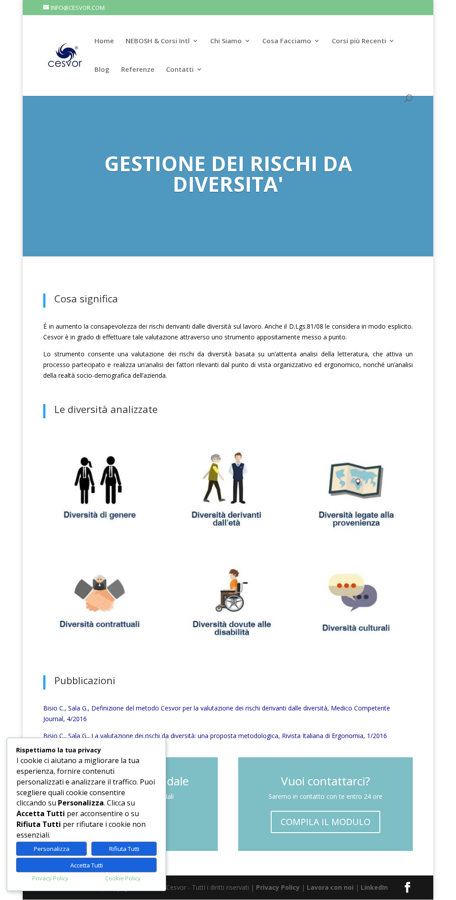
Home (104, 41)
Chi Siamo (226, 41)
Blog (102, 70)
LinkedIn (374, 887)
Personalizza (51, 849)
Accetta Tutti (86, 865)
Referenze (138, 70)
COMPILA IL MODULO (325, 822)
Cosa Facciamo (286, 41)
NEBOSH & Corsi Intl (158, 41)
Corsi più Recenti (359, 41)
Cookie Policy (123, 878)
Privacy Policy (278, 887)
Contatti (180, 70)
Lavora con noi (330, 887)
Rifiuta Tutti (124, 849)
